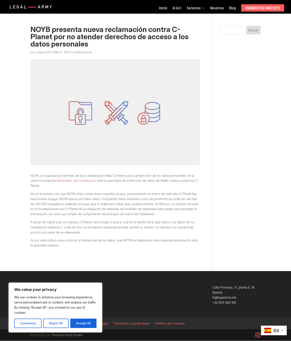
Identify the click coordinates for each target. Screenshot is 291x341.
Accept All (83, 323)
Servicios (194, 8)
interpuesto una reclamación (76, 180)
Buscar (253, 30)
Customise (28, 323)
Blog (232, 8)
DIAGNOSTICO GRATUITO (262, 7)
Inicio (163, 8)
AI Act (177, 8)
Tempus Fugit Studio (67, 335)
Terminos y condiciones (132, 323)
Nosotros (217, 8)
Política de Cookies (170, 323)
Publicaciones (82, 52)
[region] (55, 307)
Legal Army (43, 52)
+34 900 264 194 (224, 302)
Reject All (56, 323)
